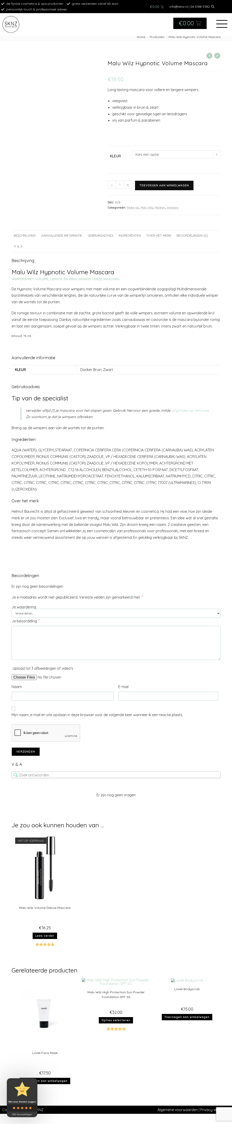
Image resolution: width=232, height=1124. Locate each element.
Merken (160, 207)
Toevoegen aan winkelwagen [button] (45, 1081)
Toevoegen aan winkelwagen (164, 185)
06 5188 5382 (200, 7)
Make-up (133, 207)
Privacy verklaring (215, 1109)
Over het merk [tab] (158, 235)
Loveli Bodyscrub (187, 989)
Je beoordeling (25, 620)
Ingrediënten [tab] (130, 235)
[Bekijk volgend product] (217, 56)
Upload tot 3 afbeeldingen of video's (43, 668)
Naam (17, 686)
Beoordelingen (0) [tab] (192, 235)
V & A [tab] (18, 246)
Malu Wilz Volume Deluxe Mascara (44, 908)
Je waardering (24, 607)
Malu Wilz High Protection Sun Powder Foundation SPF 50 (116, 994)
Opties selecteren (116, 1020)
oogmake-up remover (189, 410)
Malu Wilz (146, 207)
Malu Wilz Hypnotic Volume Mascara (194, 37)
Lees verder (44, 935)
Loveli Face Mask (45, 1053)
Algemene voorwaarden (177, 1109)
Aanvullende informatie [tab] (61, 235)
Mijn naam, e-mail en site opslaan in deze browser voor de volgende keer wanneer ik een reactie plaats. (97, 714)
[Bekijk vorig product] (209, 56)
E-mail (123, 686)
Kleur (115, 156)
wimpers (173, 207)
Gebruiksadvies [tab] (100, 235)
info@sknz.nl (178, 7)
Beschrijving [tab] (25, 235)
